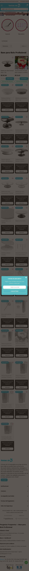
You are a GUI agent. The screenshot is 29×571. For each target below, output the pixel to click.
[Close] (26, 277)
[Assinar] (14, 291)
